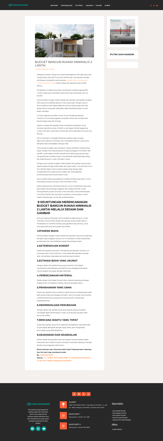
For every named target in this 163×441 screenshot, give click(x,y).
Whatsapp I (74, 414)
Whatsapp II (75, 424)
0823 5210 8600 (46, 355)
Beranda (54, 5)
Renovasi (45, 69)
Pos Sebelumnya (32, 375)
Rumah (52, 69)
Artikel (107, 5)
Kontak (99, 5)
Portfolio (79, 5)
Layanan (89, 5)
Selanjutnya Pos (97, 375)
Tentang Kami (66, 5)
